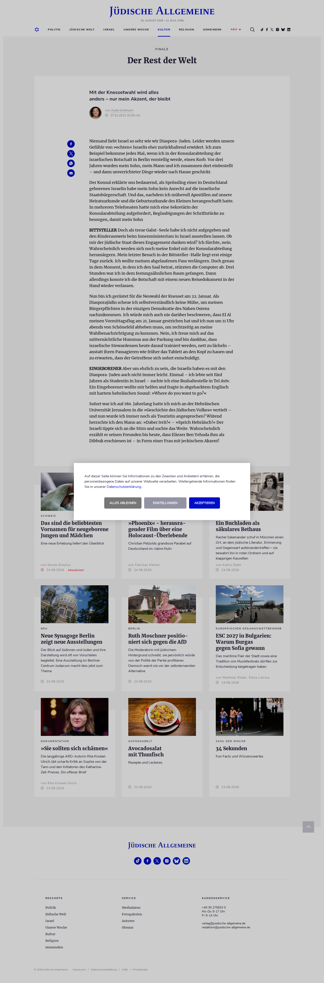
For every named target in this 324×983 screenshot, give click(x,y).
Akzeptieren (204, 503)
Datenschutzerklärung (124, 486)
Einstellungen (165, 503)
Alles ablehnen (123, 503)
